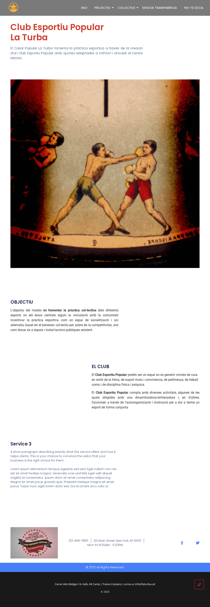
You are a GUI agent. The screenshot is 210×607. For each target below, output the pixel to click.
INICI (84, 8)
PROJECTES (102, 8)
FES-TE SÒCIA (193, 8)
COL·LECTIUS (126, 8)
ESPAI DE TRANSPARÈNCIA (160, 8)
